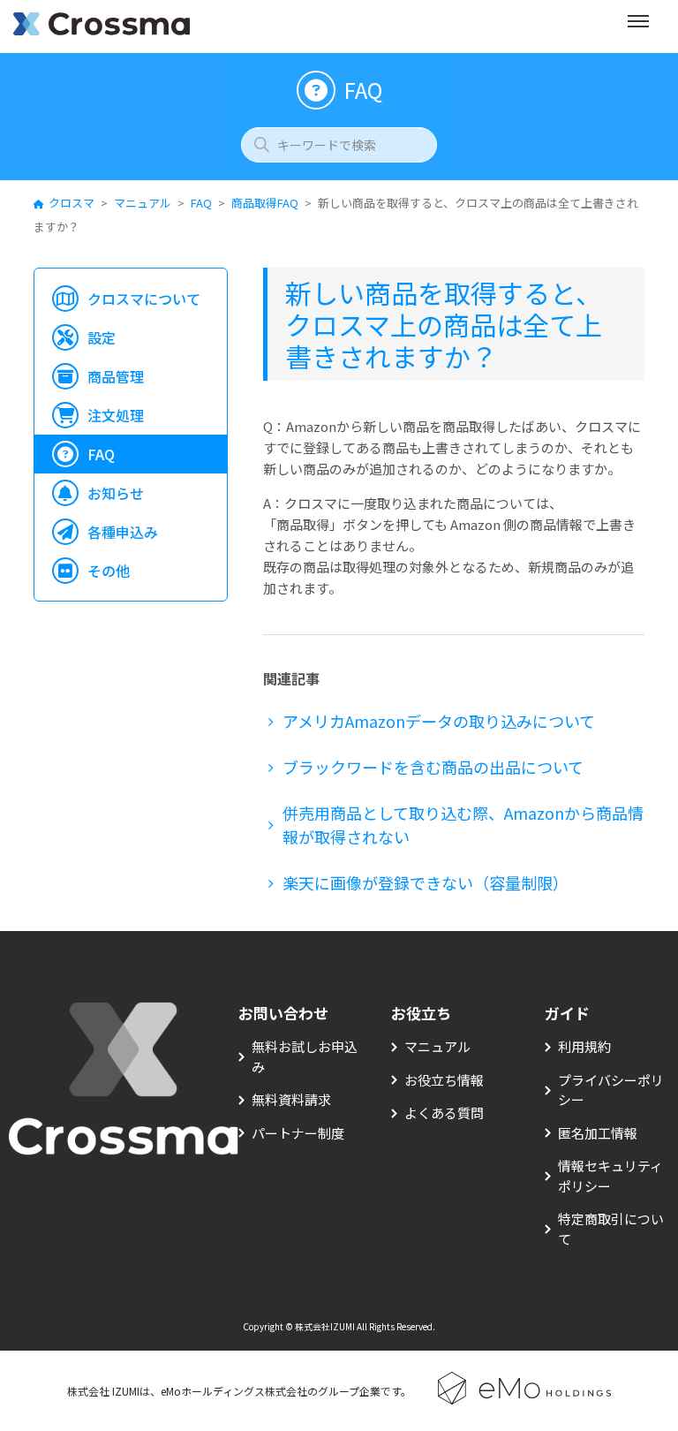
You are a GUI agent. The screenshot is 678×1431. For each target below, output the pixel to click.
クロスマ (71, 202)
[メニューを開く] (638, 26)
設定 (101, 337)
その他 (108, 570)
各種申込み (122, 531)
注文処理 (115, 415)
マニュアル (142, 202)
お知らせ (115, 493)
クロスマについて (143, 298)
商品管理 (115, 376)
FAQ (201, 202)
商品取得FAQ (264, 202)
